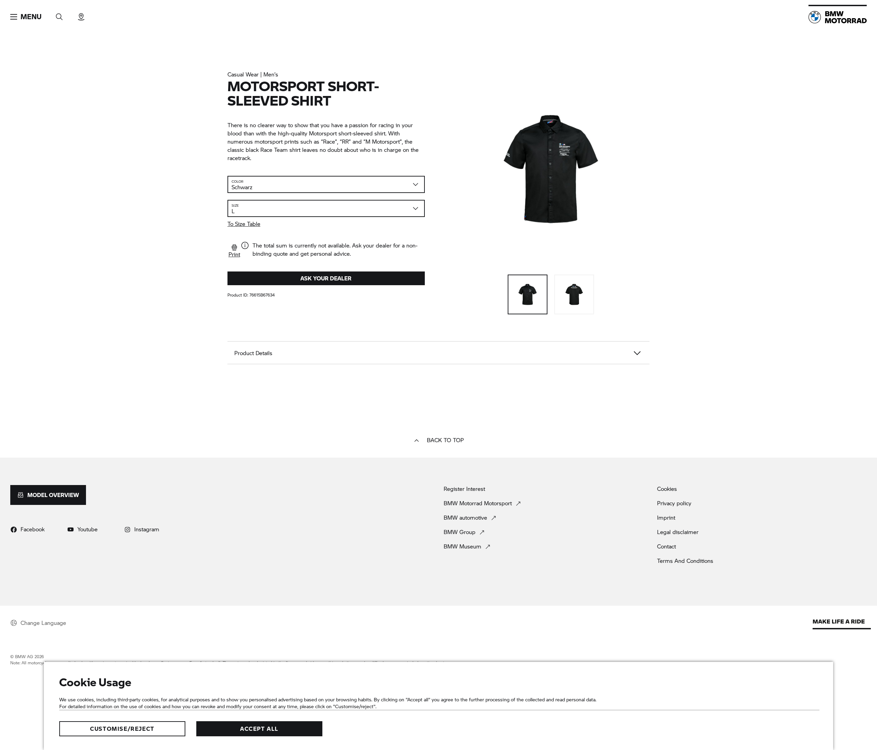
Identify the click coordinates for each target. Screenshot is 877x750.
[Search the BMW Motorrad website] (59, 14)
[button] (25, 17)
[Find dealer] (81, 14)
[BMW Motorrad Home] (837, 17)
